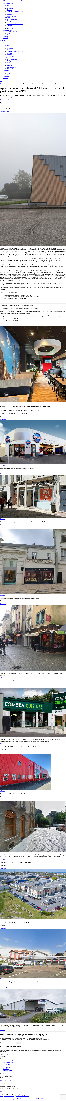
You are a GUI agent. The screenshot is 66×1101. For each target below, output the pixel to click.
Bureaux (9, 10)
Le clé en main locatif (13, 33)
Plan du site (20, 1099)
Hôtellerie (9, 13)
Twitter (7, 111)
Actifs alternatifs (11, 16)
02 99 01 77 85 (4, 41)
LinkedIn (2, 1092)
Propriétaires (6, 5)
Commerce (3, 419)
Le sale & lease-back (12, 31)
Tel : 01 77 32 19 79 (5, 1081)
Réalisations (6, 34)
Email (1, 1054)
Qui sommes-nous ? (8, 3)
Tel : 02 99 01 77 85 (5, 1091)
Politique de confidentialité (7, 1096)
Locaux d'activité (11, 987)
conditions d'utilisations (22, 1096)
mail (1, 81)
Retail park (10, 8)
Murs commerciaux (12, 7)
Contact (5, 38)
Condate (2, 1060)
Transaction (6, 1064)
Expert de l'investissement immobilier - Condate (13, 0)
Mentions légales (11, 1099)
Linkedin (2, 111)
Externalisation (7, 30)
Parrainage (6, 1069)
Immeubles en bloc (12, 14)
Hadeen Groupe (9, 1060)
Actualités (6, 36)
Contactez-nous (7, 1070)
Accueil (2, 84)
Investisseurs (6, 17)
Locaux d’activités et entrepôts (15, 11)
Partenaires (3, 1099)
